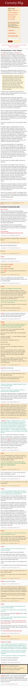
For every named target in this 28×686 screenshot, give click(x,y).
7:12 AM (7, 478)
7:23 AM (7, 527)
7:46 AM (7, 583)
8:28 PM (7, 283)
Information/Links (13, 36)
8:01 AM (7, 638)
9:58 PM (7, 235)
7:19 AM (7, 485)
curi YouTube (11, 17)
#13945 (18, 638)
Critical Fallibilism (13, 12)
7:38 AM (7, 567)
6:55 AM (7, 469)
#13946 (18, 662)
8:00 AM (7, 633)
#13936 (18, 485)
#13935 (18, 478)
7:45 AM (7, 578)
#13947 (15, 672)
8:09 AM (4, 672)
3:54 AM (7, 417)
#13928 (18, 381)
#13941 (18, 583)
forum (11, 202)
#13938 (18, 543)
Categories (11, 30)
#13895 (19, 370)
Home (21, 45)
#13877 (18, 261)
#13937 (18, 527)
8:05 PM (7, 381)
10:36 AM (7, 242)
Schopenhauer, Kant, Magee (11, 50)
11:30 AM (5, 684)
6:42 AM (7, 450)
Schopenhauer (4, 209)
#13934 (18, 469)
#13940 (18, 578)
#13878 (18, 274)
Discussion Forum (13, 14)
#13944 (18, 633)
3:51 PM (7, 261)
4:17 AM (7, 310)
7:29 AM (7, 543)
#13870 (11, 264)
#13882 (18, 310)
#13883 (2, 322)
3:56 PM (7, 274)
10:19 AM (7, 364)
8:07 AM (7, 662)
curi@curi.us (15, 10)
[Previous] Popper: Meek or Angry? (10, 45)
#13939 (18, 567)
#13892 (18, 364)
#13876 (18, 253)
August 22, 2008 (9, 199)
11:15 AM (8, 370)
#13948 (16, 684)
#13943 (8, 636)
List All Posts (11, 33)
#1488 (19, 235)
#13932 (18, 417)
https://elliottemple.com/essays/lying (12, 630)
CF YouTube (11, 19)
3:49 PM (7, 253)
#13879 (18, 283)
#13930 (2, 405)
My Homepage (12, 16)
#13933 (18, 450)
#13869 (18, 242)
